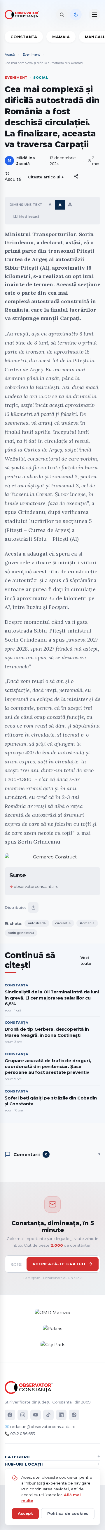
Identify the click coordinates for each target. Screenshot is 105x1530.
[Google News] (74, 1415)
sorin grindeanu (21, 933)
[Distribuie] (76, 176)
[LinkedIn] (61, 1415)
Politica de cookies (67, 1513)
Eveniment (31, 54)
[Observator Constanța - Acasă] (23, 14)
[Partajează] (33, 907)
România (87, 923)
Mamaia (61, 36)
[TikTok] (48, 1415)
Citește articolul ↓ (46, 177)
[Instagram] (23, 1415)
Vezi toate (85, 960)
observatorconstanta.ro (36, 886)
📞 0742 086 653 (20, 1433)
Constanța (23, 36)
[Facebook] (10, 1415)
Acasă (10, 54)
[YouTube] (35, 1415)
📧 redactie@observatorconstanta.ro (40, 1426)
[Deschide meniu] (94, 14)
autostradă (37, 923)
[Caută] (62, 14)
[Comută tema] (76, 14)
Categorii (17, 1457)
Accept (25, 1513)
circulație (63, 923)
